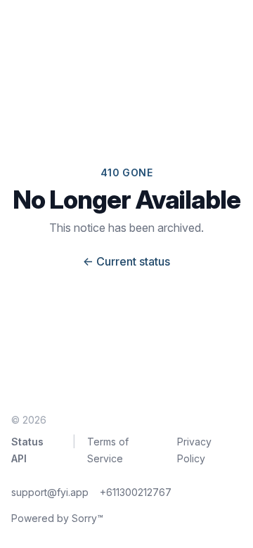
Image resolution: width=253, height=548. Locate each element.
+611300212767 (135, 492)
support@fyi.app (50, 492)
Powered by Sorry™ (57, 518)
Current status (126, 261)
